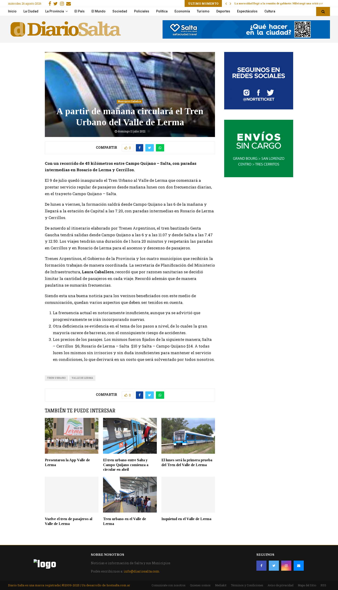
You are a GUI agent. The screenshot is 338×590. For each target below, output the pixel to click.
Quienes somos (200, 585)
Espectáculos (247, 11)
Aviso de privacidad (280, 585)
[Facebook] (261, 566)
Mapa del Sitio (307, 585)
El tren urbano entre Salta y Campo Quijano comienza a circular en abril (125, 465)
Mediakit (220, 585)
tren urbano (56, 377)
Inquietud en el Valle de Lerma (186, 519)
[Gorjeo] (274, 566)
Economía (182, 11)
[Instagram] (286, 566)
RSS (323, 585)
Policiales (141, 11)
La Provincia (54, 11)
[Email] (299, 566)
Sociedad (119, 11)
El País (79, 11)
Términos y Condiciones (247, 585)
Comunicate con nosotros (169, 585)
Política (162, 11)
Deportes (223, 11)
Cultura (269, 11)
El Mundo (99, 11)
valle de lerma (82, 377)
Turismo (203, 11)
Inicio (12, 11)
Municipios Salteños (129, 101)
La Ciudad (30, 11)
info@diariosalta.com (142, 571)
